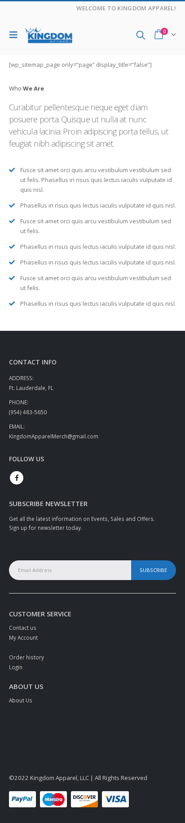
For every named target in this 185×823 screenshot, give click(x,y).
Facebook (16, 478)
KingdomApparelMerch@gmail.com (53, 436)
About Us (20, 700)
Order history (26, 657)
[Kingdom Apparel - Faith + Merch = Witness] (49, 35)
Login (15, 667)
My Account (23, 637)
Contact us (22, 627)
